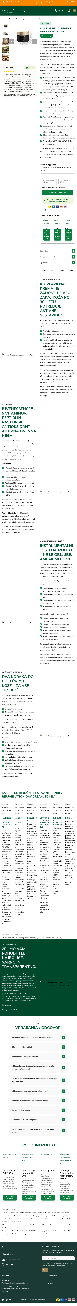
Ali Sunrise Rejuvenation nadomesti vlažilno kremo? (32, 1037)
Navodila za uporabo (48, 257)
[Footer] (7, 1300)
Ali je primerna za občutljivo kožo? (25, 1056)
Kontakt (50, 1283)
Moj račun (5, 1292)
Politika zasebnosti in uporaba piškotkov (15, 1283)
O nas (50, 1281)
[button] (74, 10)
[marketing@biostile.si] (3, 1259)
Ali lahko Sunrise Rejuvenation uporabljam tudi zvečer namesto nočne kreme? (33, 1067)
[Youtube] (10, 1300)
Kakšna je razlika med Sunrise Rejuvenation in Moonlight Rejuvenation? (34, 1080)
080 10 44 (62, 10)
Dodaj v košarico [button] (46, 235)
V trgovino (5, 1280)
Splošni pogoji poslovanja (10, 1286)
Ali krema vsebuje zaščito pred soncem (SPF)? (30, 1100)
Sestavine (44, 251)
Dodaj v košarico (58, 192)
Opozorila (44, 263)
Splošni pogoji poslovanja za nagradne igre (16, 1289)
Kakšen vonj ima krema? (21, 1110)
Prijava (45, 1270)
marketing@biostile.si (12, 1260)
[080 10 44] (56, 10)
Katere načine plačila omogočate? (25, 1120)
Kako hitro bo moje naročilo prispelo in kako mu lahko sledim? (33, 1130)
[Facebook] (3, 1300)
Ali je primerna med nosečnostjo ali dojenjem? (30, 1091)
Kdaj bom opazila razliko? (22, 1047)
